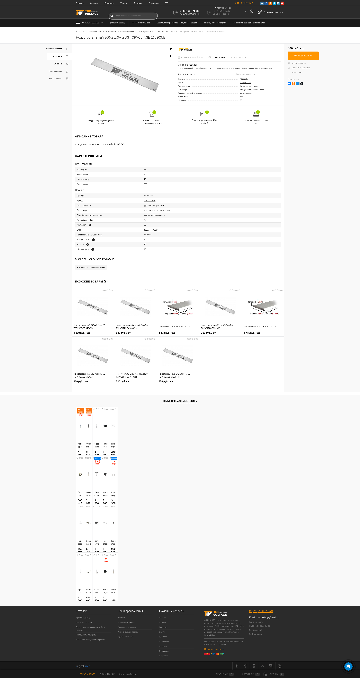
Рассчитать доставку (300, 68)
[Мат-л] (90, 225)
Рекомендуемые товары (128, 632)
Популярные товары (126, 622)
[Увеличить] (125, 74)
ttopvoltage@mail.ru (190, 14)
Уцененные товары (125, 637)
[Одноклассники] (293, 83)
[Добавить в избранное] (171, 49)
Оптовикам (164, 651)
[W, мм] (92, 249)
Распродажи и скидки (127, 627)
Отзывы (94, 3)
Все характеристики (245, 74)
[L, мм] (91, 220)
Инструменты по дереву (215, 23)
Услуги (123, 3)
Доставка (137, 3)
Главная (80, 3)
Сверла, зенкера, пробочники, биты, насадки (177, 23)
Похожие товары (55, 79)
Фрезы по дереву (117, 23)
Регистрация (247, 3)
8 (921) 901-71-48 (189, 10)
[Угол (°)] (87, 244)
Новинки (121, 618)
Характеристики (55, 71)
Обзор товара (56, 56)
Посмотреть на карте (214, 649)
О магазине (154, 3)
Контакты (109, 3)
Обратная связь (87, 674)
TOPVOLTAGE (245, 83)
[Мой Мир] (297, 83)
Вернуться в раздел (54, 49)
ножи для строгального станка (91, 267)
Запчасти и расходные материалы (249, 23)
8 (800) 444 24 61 (107, 674)
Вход (237, 3)
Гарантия (163, 646)
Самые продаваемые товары (180, 401)
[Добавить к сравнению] (171, 55)
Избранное (163, 656)
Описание (58, 64)
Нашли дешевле (298, 63)
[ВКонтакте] (289, 83)
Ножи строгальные (141, 23)
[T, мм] (93, 239)
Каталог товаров (91, 23)
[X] (301, 83)
